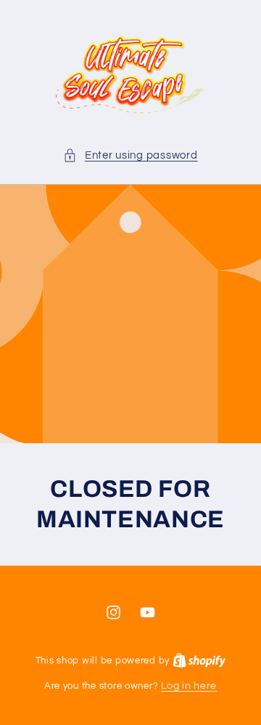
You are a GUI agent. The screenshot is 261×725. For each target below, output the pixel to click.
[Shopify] (199, 660)
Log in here (189, 686)
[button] (130, 155)
